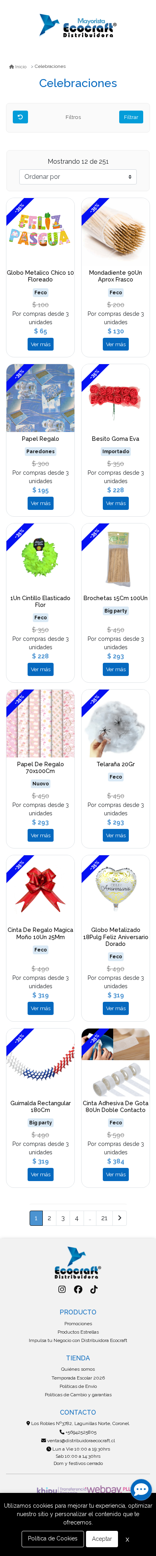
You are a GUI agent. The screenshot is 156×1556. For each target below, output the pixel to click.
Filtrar (131, 117)
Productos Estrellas (78, 1332)
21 (104, 1218)
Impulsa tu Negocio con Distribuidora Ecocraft (78, 1340)
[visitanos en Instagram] (62, 1289)
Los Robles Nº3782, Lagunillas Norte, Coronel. (80, 1423)
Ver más (40, 344)
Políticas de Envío (78, 1386)
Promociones (78, 1323)
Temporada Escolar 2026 (78, 1378)
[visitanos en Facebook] (78, 1289)
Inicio (20, 66)
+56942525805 (80, 1432)
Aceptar (102, 1539)
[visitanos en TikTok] (94, 1289)
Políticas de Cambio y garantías (78, 1394)
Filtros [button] (74, 117)
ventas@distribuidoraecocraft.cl (80, 1440)
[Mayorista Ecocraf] (78, 26)
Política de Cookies (53, 1538)
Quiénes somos (78, 1369)
